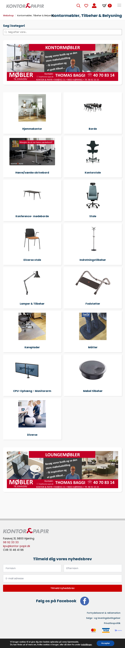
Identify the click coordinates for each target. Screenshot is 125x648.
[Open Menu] (119, 5)
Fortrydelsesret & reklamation (103, 612)
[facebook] (84, 601)
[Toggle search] (78, 6)
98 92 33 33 (11, 542)
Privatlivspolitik (112, 623)
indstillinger (86, 644)
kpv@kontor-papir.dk (16, 546)
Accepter (105, 643)
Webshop (8, 15)
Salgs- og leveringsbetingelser (103, 618)
